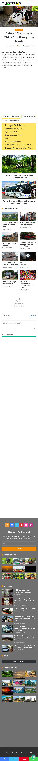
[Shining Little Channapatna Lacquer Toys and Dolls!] (28, 275)
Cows (5, 120)
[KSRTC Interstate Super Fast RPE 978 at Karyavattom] (30, 561)
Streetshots (19, 30)
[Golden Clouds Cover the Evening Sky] (19, 675)
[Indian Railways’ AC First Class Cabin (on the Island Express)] (7, 601)
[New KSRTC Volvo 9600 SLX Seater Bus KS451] (19, 561)
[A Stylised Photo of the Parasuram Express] (7, 699)
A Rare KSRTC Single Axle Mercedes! (9, 283)
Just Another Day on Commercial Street (27, 224)
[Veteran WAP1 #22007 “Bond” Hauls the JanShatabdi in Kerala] (19, 699)
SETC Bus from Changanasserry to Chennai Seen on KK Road (24, 628)
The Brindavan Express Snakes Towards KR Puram (10, 225)
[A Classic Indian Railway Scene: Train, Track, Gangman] (30, 674)
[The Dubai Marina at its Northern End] (19, 690)
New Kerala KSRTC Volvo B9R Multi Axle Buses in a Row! (24, 646)
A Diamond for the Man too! (26, 264)
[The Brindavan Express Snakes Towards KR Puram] (10, 216)
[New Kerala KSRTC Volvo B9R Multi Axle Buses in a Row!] (7, 648)
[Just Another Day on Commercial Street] (28, 216)
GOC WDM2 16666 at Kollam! (24, 609)
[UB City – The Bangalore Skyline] (30, 699)
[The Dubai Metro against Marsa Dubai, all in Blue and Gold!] (7, 683)
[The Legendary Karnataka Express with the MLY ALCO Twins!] (7, 638)
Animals (6, 116)
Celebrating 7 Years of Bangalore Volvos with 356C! (28, 244)
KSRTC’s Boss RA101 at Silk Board (10, 244)
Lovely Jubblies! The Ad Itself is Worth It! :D (10, 264)
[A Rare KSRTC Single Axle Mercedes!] (10, 275)
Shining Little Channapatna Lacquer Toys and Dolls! (26, 284)
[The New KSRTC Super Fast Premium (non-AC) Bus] (19, 569)
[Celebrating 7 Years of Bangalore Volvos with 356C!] (28, 236)
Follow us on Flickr (19, 661)
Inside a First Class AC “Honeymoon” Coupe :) (22, 591)
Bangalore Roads (29, 116)
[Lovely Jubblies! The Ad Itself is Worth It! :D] (10, 256)
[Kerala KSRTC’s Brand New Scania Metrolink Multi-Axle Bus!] (7, 619)
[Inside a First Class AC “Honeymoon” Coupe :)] (7, 593)
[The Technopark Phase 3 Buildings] (30, 683)
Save (24, 759)
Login (34, 315)
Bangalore (16, 116)
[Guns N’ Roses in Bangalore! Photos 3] (7, 691)
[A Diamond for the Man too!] (28, 256)
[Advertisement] (19, 91)
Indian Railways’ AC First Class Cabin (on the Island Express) (24, 601)
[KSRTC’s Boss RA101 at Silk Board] (10, 237)
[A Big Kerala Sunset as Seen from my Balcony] (7, 569)
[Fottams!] (13, 3)
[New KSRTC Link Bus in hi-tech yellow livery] (19, 576)
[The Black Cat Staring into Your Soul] (7, 561)
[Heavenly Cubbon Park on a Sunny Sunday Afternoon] (7, 674)
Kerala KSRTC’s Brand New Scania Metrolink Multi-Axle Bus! (24, 619)
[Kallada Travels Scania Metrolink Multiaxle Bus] (19, 683)
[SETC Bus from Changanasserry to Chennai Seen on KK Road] (7, 629)
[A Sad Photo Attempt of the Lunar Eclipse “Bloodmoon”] (30, 569)
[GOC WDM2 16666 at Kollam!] (7, 611)
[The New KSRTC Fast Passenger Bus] (30, 576)
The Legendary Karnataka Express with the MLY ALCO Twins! (24, 638)
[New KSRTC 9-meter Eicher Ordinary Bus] (7, 576)
